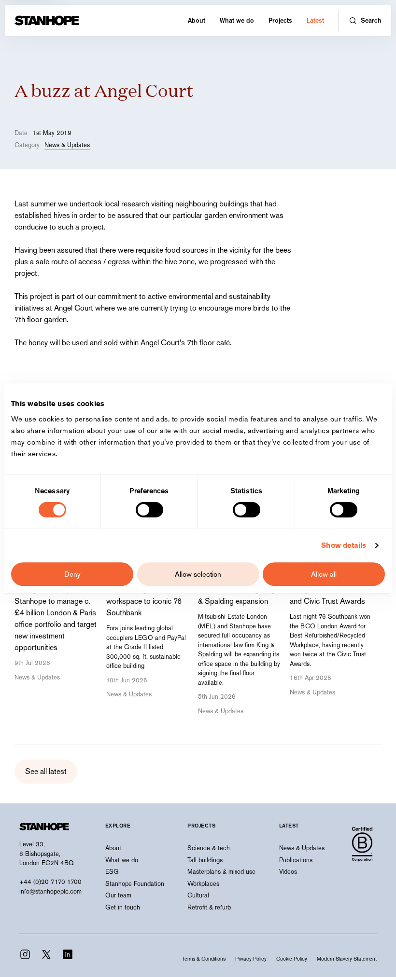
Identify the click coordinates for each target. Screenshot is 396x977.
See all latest (46, 771)
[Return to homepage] (46, 20)
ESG (112, 872)
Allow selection (198, 574)
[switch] (149, 509)
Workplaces (203, 884)
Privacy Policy (251, 958)
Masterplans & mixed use (221, 872)
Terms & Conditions (204, 958)
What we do (237, 20)
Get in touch (122, 907)
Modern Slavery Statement (347, 958)
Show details (343, 545)
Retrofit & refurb (209, 907)
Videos (288, 872)
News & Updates (67, 145)
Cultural (198, 895)
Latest (315, 20)
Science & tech (208, 848)
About (196, 20)
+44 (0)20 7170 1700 (50, 882)
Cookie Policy (291, 958)
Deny (72, 574)
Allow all (324, 574)
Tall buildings (205, 860)
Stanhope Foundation (134, 884)
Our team (118, 895)
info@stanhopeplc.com (50, 891)
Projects (280, 20)
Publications (295, 860)
